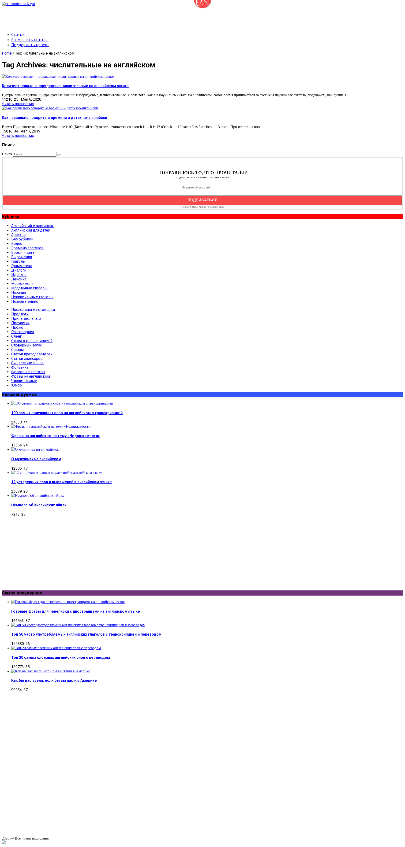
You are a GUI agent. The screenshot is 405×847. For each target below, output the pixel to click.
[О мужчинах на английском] (35, 449)
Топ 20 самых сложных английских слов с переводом (60, 657)
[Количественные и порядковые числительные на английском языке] (58, 76)
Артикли (18, 234)
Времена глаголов (27, 248)
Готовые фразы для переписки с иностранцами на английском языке (75, 611)
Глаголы (18, 261)
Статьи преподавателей (31, 354)
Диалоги (18, 270)
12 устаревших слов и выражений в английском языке (61, 482)
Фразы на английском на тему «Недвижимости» (55, 436)
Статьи (18, 34)
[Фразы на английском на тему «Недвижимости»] (51, 426)
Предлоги (20, 314)
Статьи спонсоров (27, 358)
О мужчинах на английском (36, 459)
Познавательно (24, 301)
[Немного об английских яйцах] (37, 495)
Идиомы (18, 275)
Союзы (17, 349)
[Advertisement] (87, 16)
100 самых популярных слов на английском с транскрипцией (67, 413)
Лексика (18, 279)
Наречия (18, 292)
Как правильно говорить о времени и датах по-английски (54, 117)
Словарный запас (26, 345)
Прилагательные (26, 318)
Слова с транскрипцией (31, 341)
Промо (17, 327)
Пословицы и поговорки (33, 309)
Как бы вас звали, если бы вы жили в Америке (54, 680)
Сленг (16, 336)
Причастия (20, 323)
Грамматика (21, 266)
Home (7, 53)
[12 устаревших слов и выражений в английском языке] (56, 473)
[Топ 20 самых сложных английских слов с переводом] (56, 648)
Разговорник (22, 332)
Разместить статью (29, 39)
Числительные (24, 381)
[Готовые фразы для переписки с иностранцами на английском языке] (68, 602)
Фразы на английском (30, 376)
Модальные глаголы (29, 288)
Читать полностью (18, 104)
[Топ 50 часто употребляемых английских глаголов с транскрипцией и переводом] (78, 625)
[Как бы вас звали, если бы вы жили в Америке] (50, 671)
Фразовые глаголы (28, 372)
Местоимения (23, 283)
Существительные (27, 363)
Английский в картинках (32, 226)
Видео (16, 243)
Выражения (21, 257)
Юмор (16, 385)
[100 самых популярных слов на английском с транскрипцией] (62, 403)
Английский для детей (30, 230)
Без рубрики (22, 239)
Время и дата (22, 252)
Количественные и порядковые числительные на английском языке (65, 86)
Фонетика (19, 367)
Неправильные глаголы (32, 297)
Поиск (7, 154)
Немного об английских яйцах (38, 505)
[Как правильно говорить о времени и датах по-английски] (50, 108)
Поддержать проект (30, 44)
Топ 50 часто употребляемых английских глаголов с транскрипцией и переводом (86, 634)
